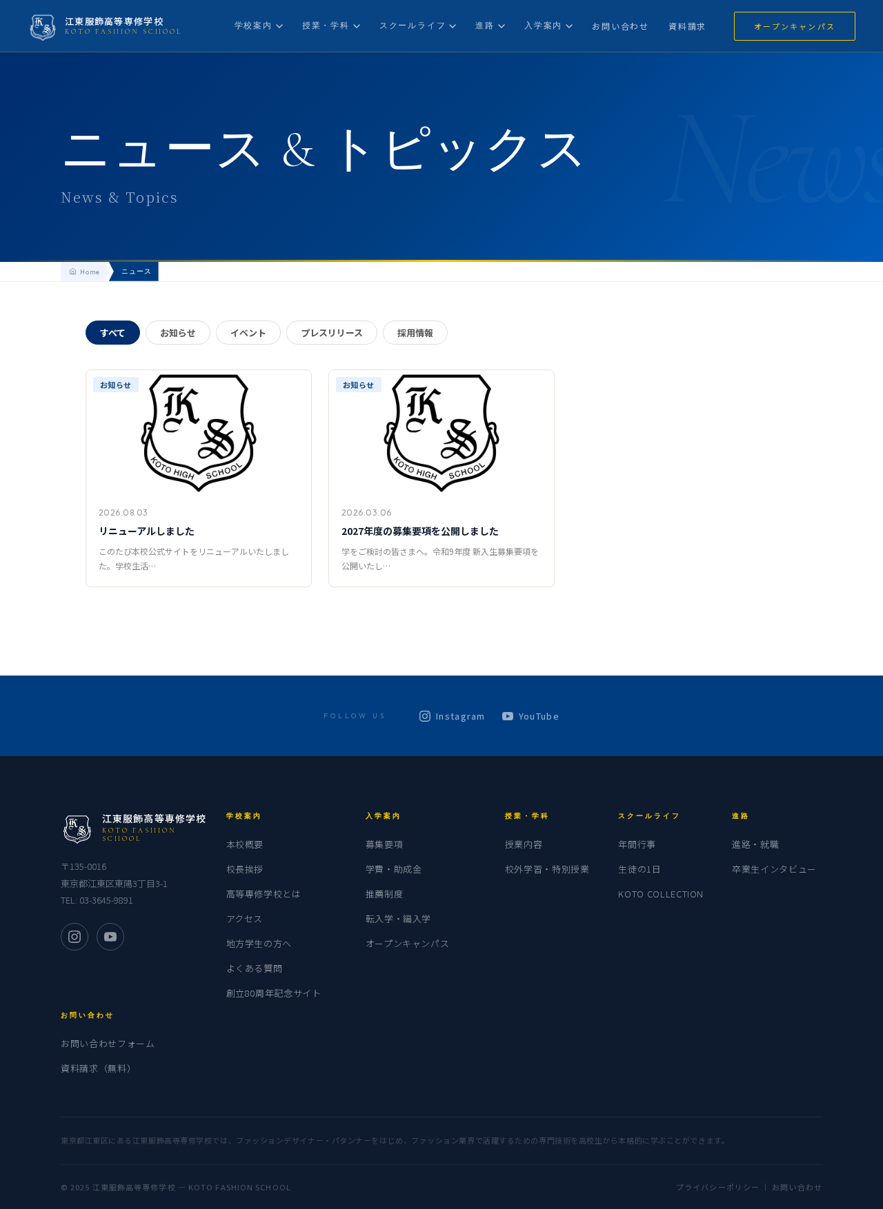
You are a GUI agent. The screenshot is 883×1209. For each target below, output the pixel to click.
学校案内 (253, 25)
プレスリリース (332, 332)
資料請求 (687, 26)
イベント (248, 332)
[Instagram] (74, 937)
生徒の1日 (639, 868)
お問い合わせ (620, 26)
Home (90, 271)
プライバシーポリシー (718, 1186)
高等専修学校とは (263, 893)
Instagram (461, 715)
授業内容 (524, 844)
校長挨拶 (245, 868)
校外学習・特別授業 (547, 868)
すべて (113, 332)
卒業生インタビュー (774, 868)
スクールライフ (412, 25)
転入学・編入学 (399, 918)
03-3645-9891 (106, 899)
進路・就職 (755, 844)
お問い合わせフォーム (108, 1043)
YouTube (539, 715)
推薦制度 (385, 893)
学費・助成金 (394, 868)
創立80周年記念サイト (273, 992)
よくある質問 (254, 968)
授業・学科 (326, 25)
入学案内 (543, 25)
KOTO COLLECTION (661, 893)
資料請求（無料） (98, 1068)
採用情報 (415, 332)
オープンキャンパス (794, 26)
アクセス (245, 918)
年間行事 (637, 844)
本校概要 (245, 844)
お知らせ (178, 332)
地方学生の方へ (259, 943)
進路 (485, 25)
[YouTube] (110, 937)
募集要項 (385, 844)
